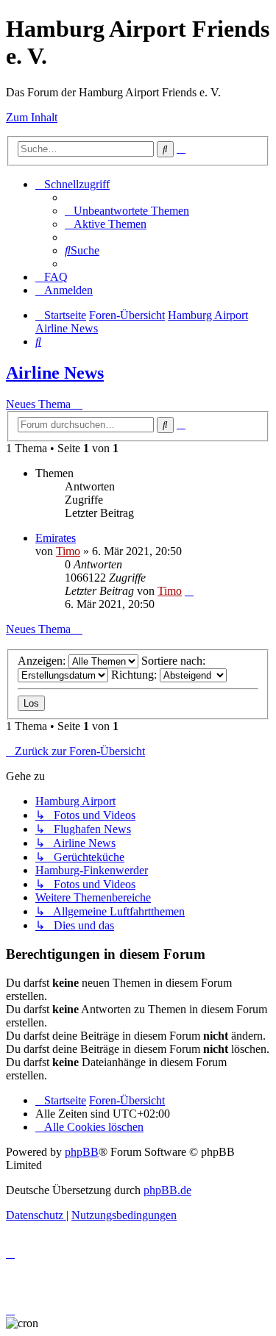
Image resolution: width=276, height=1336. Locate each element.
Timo (68, 551)
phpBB (82, 1152)
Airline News (55, 372)
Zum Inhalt (31, 117)
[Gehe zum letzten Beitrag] (189, 591)
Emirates (55, 538)
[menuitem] (127, 210)
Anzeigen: (43, 660)
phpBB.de (167, 1190)
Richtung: (135, 674)
